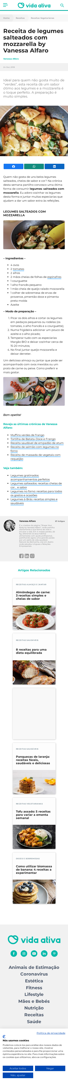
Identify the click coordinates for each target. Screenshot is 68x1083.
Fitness (34, 987)
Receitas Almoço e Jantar (31, 584)
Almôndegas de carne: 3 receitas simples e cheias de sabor (33, 595)
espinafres (54, 277)
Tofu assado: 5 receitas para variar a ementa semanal (33, 815)
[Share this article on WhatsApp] (34, 166)
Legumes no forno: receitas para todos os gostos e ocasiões (36, 493)
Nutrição (34, 1008)
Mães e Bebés (34, 1001)
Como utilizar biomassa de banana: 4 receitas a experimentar (34, 870)
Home (6, 18)
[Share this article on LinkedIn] (54, 166)
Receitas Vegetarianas (42, 18)
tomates (18, 269)
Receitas (20, 18)
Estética (34, 980)
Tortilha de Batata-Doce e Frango (33, 439)
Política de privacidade (51, 1033)
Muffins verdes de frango (27, 435)
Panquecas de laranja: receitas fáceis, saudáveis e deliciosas (33, 760)
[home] (34, 5)
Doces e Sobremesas (28, 858)
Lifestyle (34, 994)
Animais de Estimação (34, 967)
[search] (62, 5)
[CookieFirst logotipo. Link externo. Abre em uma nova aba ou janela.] (4, 1036)
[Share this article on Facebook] (13, 166)
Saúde (34, 1021)
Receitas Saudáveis (27, 640)
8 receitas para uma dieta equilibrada (31, 651)
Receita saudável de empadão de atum (37, 443)
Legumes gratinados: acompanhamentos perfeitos (30, 477)
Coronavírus (34, 974)
